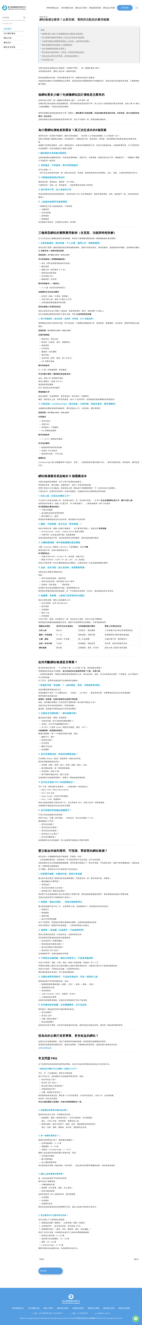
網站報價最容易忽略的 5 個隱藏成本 (57, 45)
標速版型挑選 (95, 8)
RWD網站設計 (53, 8)
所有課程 (8, 29)
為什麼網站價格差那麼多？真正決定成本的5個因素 (63, 37)
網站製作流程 (109, 1308)
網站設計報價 (109, 8)
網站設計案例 (81, 8)
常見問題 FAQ (48, 60)
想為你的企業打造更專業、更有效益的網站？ (60, 56)
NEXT (136, 1259)
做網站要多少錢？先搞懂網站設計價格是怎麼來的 (62, 34)
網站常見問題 (9, 47)
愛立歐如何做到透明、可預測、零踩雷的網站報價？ (63, 52)
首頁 (3, 23)
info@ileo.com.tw (103, 1313)
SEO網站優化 (10, 33)
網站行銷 (8, 38)
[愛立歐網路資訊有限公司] (71, 1299)
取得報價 (124, 8)
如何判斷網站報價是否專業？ (54, 49)
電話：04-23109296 (80, 1313)
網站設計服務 (124, 1308)
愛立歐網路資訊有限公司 (14, 7)
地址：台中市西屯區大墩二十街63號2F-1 (48, 1313)
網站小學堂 (48, 1308)
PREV (41, 1259)
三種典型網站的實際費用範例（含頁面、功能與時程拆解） (66, 41)
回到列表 (43, 1271)
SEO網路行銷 (67, 8)
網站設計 (8, 43)
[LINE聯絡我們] (135, 1318)
